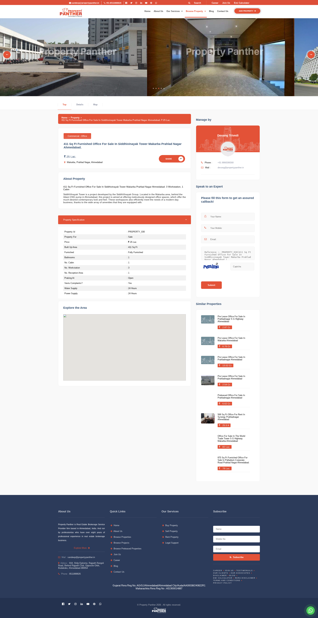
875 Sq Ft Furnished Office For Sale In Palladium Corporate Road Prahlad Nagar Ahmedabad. (233, 460)
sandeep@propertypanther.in (85, 3)
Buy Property (171, 525)
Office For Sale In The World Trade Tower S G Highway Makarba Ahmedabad (231, 438)
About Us (158, 11)
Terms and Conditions (226, 580)
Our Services (173, 11)
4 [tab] (161, 88)
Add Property (246, 11)
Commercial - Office (77, 136)
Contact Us (222, 11)
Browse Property (195, 11)
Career (215, 3)
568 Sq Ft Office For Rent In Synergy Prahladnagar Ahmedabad (231, 417)
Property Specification (73, 220)
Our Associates (240, 573)
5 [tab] (163, 88)
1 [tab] (153, 88)
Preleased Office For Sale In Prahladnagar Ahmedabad (231, 396)
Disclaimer (220, 575)
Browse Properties (122, 537)
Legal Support (172, 543)
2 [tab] (156, 88)
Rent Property (172, 537)
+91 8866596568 (226, 162)
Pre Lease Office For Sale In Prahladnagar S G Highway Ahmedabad (231, 319)
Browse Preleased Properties (127, 548)
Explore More (81, 548)
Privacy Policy (222, 583)
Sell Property (171, 531)
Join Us (226, 3)
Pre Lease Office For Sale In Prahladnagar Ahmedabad (231, 358)
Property (75, 117)
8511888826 (75, 574)
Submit (211, 285)
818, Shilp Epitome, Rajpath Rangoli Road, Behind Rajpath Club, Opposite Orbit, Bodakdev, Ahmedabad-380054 (81, 565)
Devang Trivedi (227, 135)
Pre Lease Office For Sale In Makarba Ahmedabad (231, 339)
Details (79, 104)
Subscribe (237, 557)
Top (64, 104)
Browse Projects (121, 543)
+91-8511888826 (113, 3)
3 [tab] (158, 88)
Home (147, 11)
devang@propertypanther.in (231, 167)
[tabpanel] (73, 54)
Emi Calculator (241, 3)
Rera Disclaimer (245, 578)
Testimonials (244, 570)
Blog (211, 11)
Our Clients (220, 573)
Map (95, 104)
